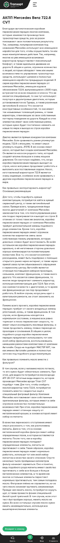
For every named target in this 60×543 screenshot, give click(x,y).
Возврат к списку (14, 529)
